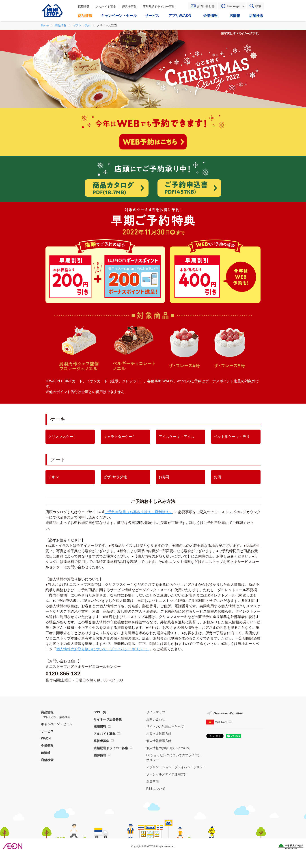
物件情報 (100, 755)
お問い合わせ (205, 6)
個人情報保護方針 (158, 741)
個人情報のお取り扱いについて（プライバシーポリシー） (102, 649)
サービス (47, 731)
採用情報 (84, 6)
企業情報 (47, 745)
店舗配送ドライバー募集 (159, 6)
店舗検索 (47, 760)
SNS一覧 (100, 712)
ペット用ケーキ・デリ (232, 437)
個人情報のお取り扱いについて (168, 748)
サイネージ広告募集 (108, 719)
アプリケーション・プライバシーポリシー (176, 767)
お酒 (217, 477)
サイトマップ (155, 712)
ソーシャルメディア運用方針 (166, 774)
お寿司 (164, 477)
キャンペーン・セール (56, 724)
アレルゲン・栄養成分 (56, 717)
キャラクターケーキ (119, 437)
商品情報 (47, 712)
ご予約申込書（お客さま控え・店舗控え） (139, 512)
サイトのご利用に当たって (165, 726)
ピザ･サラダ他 (115, 477)
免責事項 (152, 781)
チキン (53, 477)
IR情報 (45, 753)
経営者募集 (129, 6)
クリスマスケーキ (62, 437)
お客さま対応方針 (158, 733)
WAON (46, 738)
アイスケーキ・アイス (176, 437)
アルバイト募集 (106, 6)
